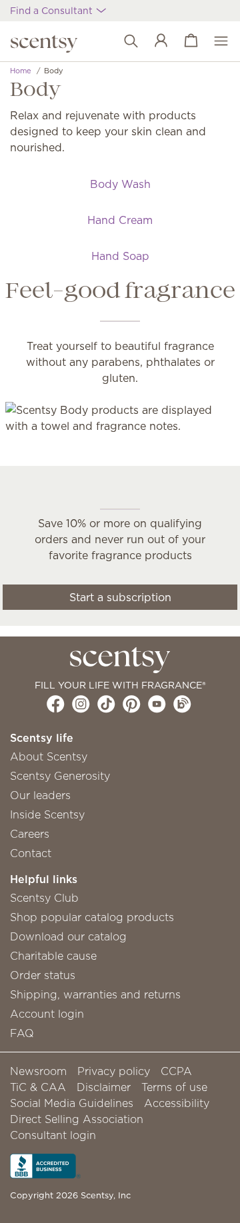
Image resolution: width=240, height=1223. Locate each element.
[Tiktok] (106, 703)
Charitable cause (53, 955)
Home (20, 70)
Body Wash (120, 184)
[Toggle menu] (214, 41)
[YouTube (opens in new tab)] (157, 703)
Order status (42, 975)
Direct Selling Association (76, 1119)
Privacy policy (113, 1071)
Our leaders (40, 795)
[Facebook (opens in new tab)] (56, 703)
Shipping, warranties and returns (95, 994)
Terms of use (174, 1087)
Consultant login (53, 1135)
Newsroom (38, 1071)
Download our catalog (68, 936)
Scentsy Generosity (60, 775)
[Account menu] (154, 41)
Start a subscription (120, 597)
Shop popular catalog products (92, 917)
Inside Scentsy (47, 814)
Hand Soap (120, 256)
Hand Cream (120, 220)
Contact (30, 853)
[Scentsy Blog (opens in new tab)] (182, 703)
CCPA (176, 1071)
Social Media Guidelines (71, 1103)
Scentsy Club (44, 897)
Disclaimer (104, 1087)
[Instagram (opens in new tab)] (81, 703)
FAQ (22, 1033)
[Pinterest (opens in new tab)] (132, 703)
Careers (29, 833)
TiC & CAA (38, 1087)
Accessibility (176, 1103)
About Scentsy (48, 756)
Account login (47, 1013)
